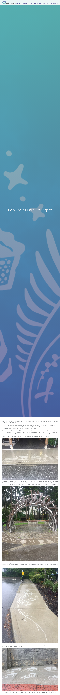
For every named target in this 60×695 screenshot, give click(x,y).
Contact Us (49, 3)
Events (30, 3)
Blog (44, 3)
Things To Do (18, 3)
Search (55, 3)
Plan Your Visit (37, 3)
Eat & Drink (25, 3)
